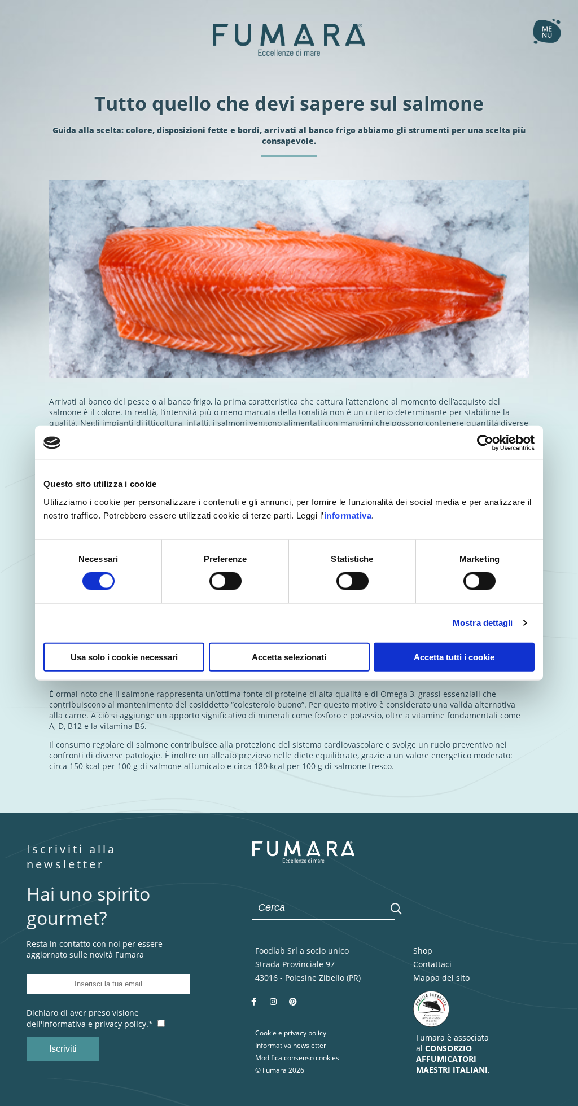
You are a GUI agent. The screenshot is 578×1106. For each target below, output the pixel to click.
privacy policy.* (124, 1024)
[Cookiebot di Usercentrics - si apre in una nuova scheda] (485, 442)
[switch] (225, 581)
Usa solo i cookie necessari (124, 656)
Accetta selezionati (289, 656)
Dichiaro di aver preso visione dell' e (90, 1018)
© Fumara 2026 (279, 1070)
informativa (348, 515)
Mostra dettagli (483, 622)
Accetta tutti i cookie (454, 656)
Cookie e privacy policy (290, 1033)
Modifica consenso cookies (297, 1058)
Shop (422, 950)
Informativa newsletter (290, 1045)
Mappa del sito (441, 977)
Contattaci (432, 964)
